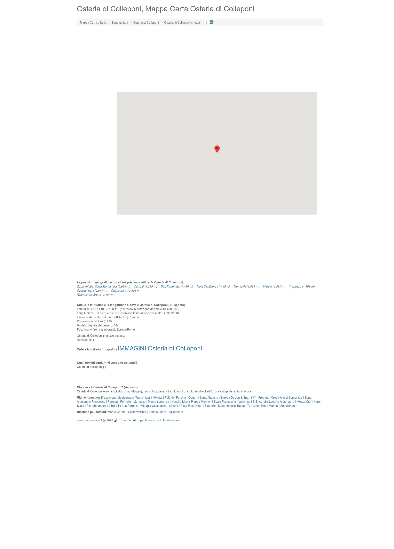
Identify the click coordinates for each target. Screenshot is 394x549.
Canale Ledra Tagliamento (166, 412)
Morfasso (139, 401)
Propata (263, 397)
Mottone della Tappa (231, 406)
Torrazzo (253, 406)
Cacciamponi (85, 290)
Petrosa (113, 401)
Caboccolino (119, 290)
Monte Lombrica (158, 401)
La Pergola (131, 406)
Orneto (173, 406)
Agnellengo (287, 406)
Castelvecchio (137, 412)
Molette (157, 397)
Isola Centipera (206, 286)
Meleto (267, 286)
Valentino (244, 401)
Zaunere (210, 406)
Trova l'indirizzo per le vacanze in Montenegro (149, 420)
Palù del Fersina (175, 397)
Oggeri (192, 397)
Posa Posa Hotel (191, 406)
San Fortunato (170, 286)
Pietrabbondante (97, 406)
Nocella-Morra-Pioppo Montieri (191, 401)
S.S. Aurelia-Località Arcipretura (273, 401)
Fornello (125, 401)
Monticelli (240, 286)
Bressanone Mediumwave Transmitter (125, 397)
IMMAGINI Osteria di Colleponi (160, 347)
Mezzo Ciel (304, 401)
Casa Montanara (106, 286)
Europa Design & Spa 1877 (238, 397)
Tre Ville (116, 406)
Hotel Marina (269, 406)
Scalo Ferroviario (225, 401)
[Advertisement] (200, 59)
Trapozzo (295, 286)
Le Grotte (95, 294)
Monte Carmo (117, 412)
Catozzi (139, 286)
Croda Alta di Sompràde (286, 397)
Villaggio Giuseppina (153, 406)
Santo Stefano (209, 397)
